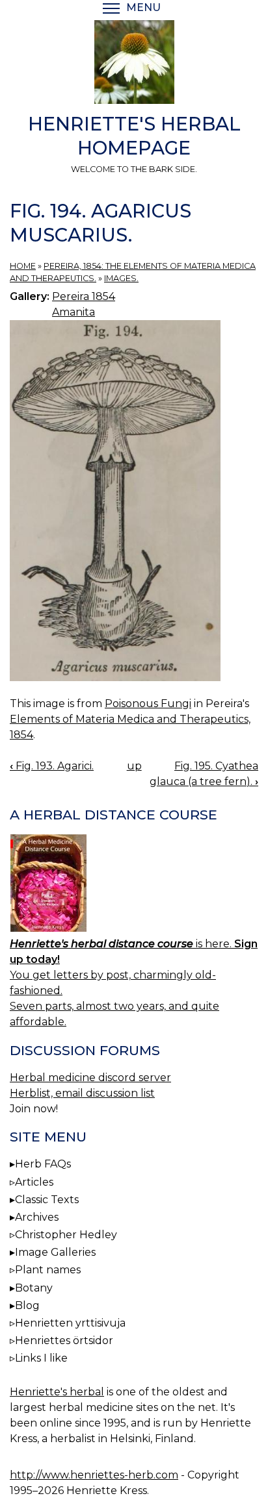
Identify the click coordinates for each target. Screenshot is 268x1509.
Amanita (73, 312)
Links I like (41, 1358)
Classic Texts (47, 1199)
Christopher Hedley (66, 1234)
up (134, 766)
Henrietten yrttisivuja (70, 1323)
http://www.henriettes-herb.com (94, 1475)
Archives (37, 1217)
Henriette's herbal (57, 1392)
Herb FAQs (43, 1164)
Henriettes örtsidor (64, 1340)
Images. (121, 278)
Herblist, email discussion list (82, 1093)
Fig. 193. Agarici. (52, 766)
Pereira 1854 (83, 296)
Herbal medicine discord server (90, 1077)
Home (23, 266)
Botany (34, 1288)
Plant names (48, 1270)
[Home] (134, 64)
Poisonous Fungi (148, 703)
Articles (34, 1182)
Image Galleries (55, 1252)
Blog (27, 1305)
